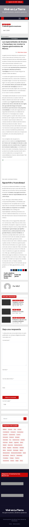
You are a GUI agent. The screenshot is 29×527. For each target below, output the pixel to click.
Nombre (5, 370)
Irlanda (10, 442)
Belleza (4, 429)
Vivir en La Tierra (14, 9)
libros (21, 442)
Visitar (8, 24)
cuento (18, 434)
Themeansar (14, 521)
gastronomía (16, 440)
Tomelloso (5, 458)
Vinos (21, 460)
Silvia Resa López (22, 52)
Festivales (5, 440)
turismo (17, 458)
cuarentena (12, 434)
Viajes (17, 460)
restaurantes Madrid (16, 453)
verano (12, 460)
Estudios (17, 437)
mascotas (10, 445)
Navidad (22, 447)
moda (4, 447)
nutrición (9, 450)
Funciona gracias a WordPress (10, 519)
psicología (15, 450)
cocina (19, 429)
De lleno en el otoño (18, 311)
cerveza (10, 429)
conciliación (6, 432)
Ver (23, 317)
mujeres (9, 447)
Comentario (6, 340)
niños (4, 450)
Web (3, 388)
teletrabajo (19, 455)
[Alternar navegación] (19, 18)
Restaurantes (6, 453)
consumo (13, 432)
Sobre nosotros (16, 524)
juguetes (16, 442)
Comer (4, 24)
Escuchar (19, 317)
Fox (10, 440)
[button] (22, 18)
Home (10, 524)
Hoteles (22, 440)
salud (24, 453)
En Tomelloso (15, 300)
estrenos (12, 437)
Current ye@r (6, 401)
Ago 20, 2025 (15, 305)
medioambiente (18, 445)
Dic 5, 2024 (15, 313)
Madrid (4, 445)
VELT (18, 286)
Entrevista (5, 437)
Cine (15, 429)
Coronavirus (20, 432)
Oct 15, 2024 (15, 323)
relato (21, 450)
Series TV (12, 455)
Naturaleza (15, 447)
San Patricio (6, 455)
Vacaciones (6, 460)
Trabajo (12, 458)
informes (5, 442)
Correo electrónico (8, 379)
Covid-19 (5, 434)
